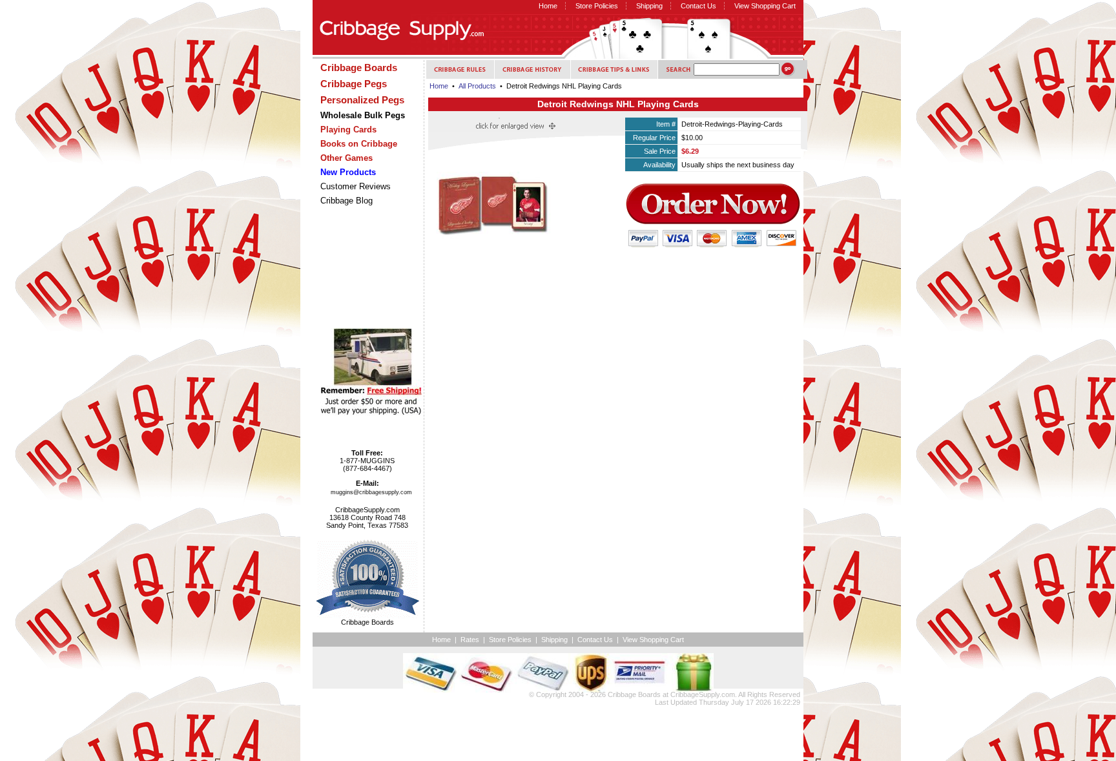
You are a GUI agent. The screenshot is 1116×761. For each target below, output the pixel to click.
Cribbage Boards (634, 694)
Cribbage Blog (346, 200)
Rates (469, 639)
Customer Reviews (355, 186)
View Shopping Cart (765, 6)
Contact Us (698, 6)
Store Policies (596, 6)
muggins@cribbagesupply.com (371, 492)
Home (548, 6)
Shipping (649, 6)
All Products (477, 86)
